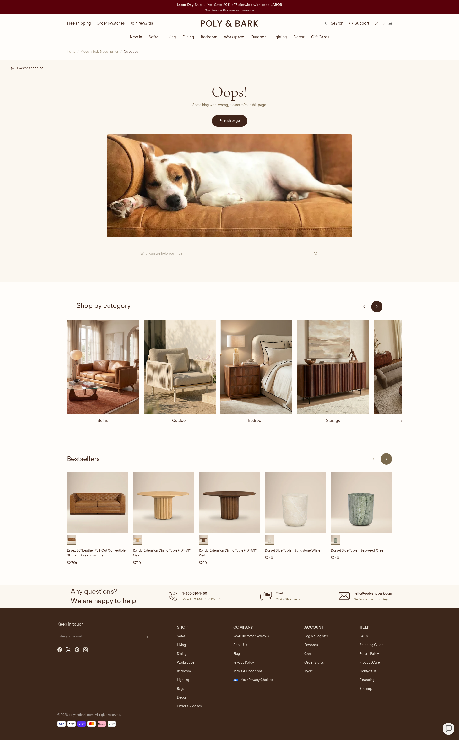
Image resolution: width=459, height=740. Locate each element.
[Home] (229, 23)
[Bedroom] (256, 367)
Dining (188, 37)
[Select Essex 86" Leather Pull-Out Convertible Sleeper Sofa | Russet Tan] (71, 539)
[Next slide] (376, 306)
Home (71, 51)
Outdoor (258, 37)
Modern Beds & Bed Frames (100, 51)
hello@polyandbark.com (373, 593)
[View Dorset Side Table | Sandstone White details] (295, 502)
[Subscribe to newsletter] (146, 637)
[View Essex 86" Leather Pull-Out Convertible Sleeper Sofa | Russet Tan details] (97, 502)
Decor (299, 37)
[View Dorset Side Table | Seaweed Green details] (361, 502)
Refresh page (229, 121)
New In (136, 37)
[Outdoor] (180, 367)
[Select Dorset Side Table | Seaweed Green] (335, 539)
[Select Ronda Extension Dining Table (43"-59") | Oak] (137, 539)
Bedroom (209, 37)
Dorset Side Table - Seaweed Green (358, 550)
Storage (333, 420)
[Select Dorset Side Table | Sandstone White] (269, 539)
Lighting (280, 37)
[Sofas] (103, 367)
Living (170, 37)
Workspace (234, 37)
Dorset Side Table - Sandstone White (292, 550)
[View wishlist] (383, 23)
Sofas (154, 37)
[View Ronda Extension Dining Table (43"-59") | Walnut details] (229, 502)
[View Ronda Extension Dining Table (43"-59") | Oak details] (163, 502)
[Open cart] (390, 23)
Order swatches (111, 23)
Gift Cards (320, 37)
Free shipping (79, 23)
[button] (194, 596)
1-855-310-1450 (194, 593)
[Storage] (333, 367)
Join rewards (142, 23)
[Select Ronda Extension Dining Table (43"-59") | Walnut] (203, 539)
